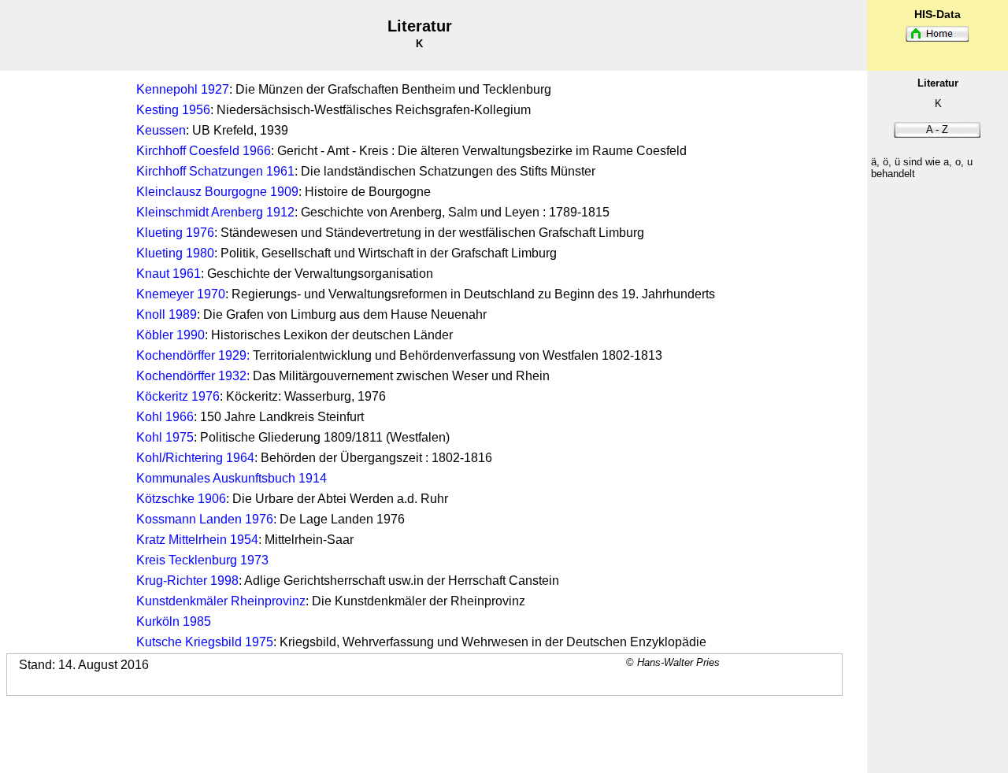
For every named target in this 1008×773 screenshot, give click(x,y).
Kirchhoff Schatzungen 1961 (215, 171)
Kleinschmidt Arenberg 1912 (215, 212)
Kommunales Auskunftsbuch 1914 (231, 478)
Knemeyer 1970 (180, 294)
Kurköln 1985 (173, 621)
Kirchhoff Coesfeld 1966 (203, 150)
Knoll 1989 (166, 314)
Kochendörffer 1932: (193, 376)
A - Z (937, 129)
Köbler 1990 (170, 335)
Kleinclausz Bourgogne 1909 (217, 191)
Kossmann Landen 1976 (204, 519)
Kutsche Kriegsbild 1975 (204, 642)
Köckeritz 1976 (178, 396)
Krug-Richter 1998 (187, 580)
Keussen (161, 130)
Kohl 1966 (165, 416)
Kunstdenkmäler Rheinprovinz (221, 601)
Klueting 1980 (175, 253)
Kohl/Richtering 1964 (195, 457)
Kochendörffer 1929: (193, 355)
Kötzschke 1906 (181, 498)
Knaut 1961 (168, 273)
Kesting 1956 (173, 110)
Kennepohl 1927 (182, 89)
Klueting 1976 (175, 232)
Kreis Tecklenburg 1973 (202, 560)
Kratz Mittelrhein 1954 (197, 539)
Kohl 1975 (165, 437)
